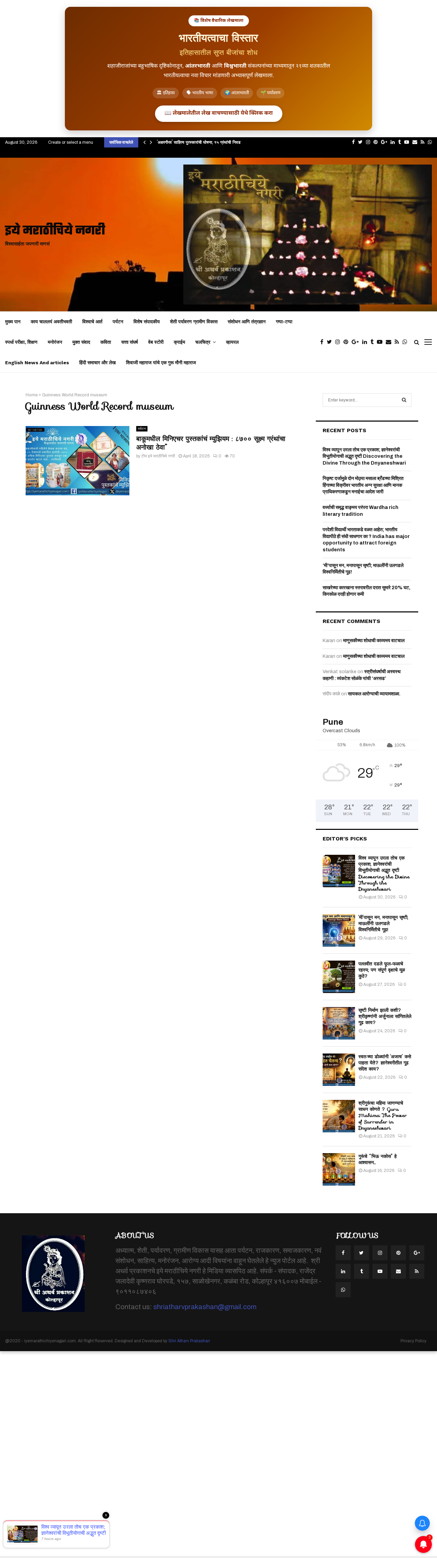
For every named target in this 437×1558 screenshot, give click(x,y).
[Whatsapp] (407, 342)
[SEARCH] (404, 400)
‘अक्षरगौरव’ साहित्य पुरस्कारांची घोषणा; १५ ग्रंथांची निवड (198, 142)
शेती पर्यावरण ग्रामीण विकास (193, 321)
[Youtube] (381, 342)
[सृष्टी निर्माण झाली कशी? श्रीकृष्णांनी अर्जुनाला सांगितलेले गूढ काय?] (339, 1023)
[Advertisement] (205, 1453)
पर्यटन (118, 321)
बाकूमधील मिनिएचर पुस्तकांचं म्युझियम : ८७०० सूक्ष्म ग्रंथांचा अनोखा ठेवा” (210, 443)
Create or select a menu (70, 142)
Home (32, 395)
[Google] (357, 342)
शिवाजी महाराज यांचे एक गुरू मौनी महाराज (161, 362)
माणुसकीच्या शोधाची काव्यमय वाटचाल (374, 640)
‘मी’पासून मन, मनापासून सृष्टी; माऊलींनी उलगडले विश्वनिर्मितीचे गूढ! (383, 923)
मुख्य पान (12, 321)
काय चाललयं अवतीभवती (51, 321)
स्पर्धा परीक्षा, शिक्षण (21, 342)
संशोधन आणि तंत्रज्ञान (247, 321)
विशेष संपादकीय (146, 321)
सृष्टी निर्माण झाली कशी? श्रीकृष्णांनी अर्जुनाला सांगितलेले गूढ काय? (384, 1016)
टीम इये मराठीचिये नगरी (158, 456)
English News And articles (37, 362)
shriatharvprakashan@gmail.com (204, 1307)
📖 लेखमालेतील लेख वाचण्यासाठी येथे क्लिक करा (219, 113)
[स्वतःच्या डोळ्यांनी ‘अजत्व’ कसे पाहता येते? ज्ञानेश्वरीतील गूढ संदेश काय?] (339, 1069)
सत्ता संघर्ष (129, 342)
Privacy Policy (413, 1341)
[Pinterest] (347, 342)
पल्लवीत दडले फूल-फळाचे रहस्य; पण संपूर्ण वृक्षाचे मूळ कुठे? (381, 970)
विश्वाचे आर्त (92, 321)
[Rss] (399, 342)
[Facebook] (323, 342)
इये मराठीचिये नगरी (55, 231)
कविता (105, 342)
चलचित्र (202, 342)
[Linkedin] (366, 342)
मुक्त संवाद (81, 342)
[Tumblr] (373, 342)
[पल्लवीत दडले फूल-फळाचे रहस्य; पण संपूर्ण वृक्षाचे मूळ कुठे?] (339, 977)
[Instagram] (339, 342)
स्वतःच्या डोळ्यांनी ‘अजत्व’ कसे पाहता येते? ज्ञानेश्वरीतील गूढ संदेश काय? (384, 1063)
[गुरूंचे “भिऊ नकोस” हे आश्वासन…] (339, 1169)
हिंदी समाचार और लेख (97, 362)
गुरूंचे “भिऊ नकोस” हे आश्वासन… (377, 1159)
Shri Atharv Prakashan (189, 1341)
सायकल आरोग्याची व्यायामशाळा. (374, 693)
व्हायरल (232, 342)
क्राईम (179, 342)
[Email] (390, 342)
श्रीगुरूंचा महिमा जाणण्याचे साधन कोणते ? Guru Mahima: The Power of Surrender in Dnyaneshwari (382, 1115)
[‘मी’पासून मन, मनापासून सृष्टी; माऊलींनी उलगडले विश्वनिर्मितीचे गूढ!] (339, 930)
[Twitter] (331, 342)
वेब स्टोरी (156, 342)
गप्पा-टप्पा (284, 321)
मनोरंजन (55, 342)
